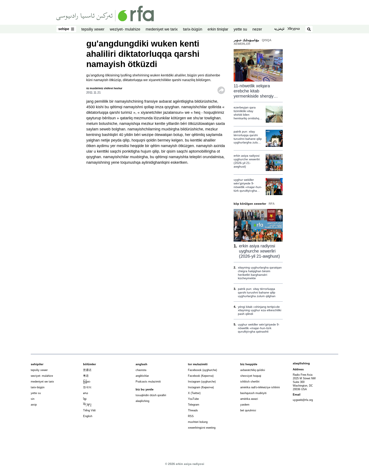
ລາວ (85, 393)
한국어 (87, 387)
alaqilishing (142, 401)
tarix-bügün (192, 29)
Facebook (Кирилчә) (201, 375)
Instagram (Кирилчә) (201, 387)
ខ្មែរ (84, 398)
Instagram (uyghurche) (202, 381)
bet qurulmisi (248, 410)
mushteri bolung (198, 421)
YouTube (193, 398)
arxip (34, 404)
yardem (244, 404)
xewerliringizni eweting (201, 427)
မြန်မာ (86, 381)
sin (32, 398)
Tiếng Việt (89, 410)
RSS (191, 416)
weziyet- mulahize (125, 29)
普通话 (87, 370)
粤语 (86, 375)
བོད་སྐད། (87, 404)
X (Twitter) (194, 393)
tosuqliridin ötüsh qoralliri (151, 395)
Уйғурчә (293, 29)
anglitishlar (142, 375)
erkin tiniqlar (218, 29)
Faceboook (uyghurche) (202, 370)
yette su (240, 29)
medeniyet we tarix (162, 29)
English (87, 416)
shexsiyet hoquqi (250, 375)
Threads (193, 410)
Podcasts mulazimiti (148, 381)
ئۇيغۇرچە (279, 29)
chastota (141, 370)
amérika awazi (249, 398)
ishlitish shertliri (249, 381)
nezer (257, 29)
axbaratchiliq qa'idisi (252, 370)
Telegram (193, 404)
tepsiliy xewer (92, 29)
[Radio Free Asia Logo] (105, 13)
